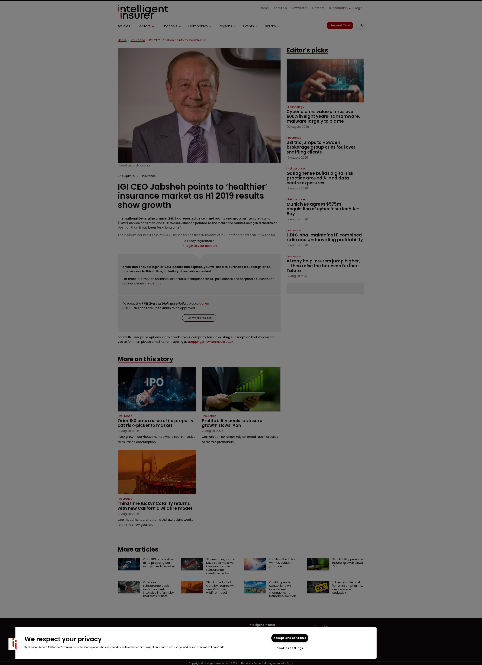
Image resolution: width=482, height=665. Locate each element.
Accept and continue (289, 638)
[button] (14, 644)
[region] (196, 643)
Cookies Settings (289, 648)
